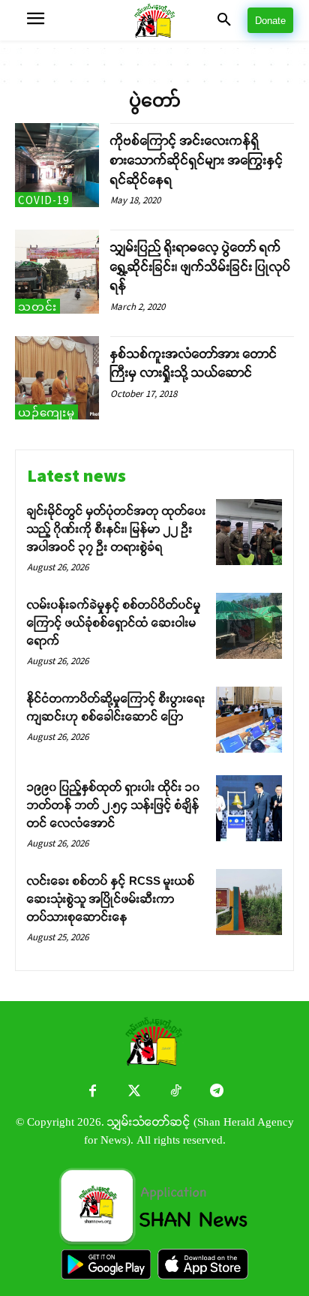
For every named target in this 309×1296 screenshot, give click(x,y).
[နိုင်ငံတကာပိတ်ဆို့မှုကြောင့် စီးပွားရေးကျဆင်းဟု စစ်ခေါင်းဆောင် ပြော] (249, 720)
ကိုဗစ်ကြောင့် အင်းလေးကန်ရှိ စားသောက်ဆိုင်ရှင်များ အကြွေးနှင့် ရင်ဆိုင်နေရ (197, 159)
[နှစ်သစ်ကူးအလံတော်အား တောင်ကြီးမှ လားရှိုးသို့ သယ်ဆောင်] (57, 378)
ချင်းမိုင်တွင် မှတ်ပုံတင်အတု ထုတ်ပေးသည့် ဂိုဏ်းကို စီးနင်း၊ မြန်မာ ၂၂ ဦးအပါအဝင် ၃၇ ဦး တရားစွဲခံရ (116, 528)
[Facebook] (93, 1092)
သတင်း (37, 306)
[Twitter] (134, 1092)
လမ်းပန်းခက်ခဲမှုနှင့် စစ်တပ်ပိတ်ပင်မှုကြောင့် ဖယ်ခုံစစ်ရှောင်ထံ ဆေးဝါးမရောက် (114, 622)
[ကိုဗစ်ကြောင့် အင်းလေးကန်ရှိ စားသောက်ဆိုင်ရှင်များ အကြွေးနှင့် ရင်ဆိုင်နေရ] (57, 165)
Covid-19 (43, 200)
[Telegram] (216, 1092)
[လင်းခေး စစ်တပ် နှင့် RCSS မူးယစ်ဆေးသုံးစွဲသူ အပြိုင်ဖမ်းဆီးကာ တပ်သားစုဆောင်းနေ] (249, 902)
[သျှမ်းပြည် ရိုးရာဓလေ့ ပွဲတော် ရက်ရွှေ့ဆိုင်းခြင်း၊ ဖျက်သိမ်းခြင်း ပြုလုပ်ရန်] (57, 272)
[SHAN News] (154, 21)
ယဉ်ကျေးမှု (46, 412)
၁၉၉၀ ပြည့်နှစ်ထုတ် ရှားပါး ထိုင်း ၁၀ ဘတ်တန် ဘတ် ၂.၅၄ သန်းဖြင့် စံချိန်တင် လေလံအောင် (113, 804)
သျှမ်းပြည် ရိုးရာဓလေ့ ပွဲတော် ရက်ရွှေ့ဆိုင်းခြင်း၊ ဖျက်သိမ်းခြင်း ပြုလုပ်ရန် (200, 266)
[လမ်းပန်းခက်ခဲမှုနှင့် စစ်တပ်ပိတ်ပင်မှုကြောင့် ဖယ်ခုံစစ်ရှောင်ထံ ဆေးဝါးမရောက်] (249, 626)
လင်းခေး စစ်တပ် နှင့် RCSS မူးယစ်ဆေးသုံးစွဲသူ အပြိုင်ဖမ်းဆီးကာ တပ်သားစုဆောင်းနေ (111, 898)
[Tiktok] (175, 1092)
